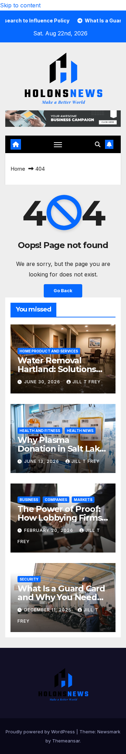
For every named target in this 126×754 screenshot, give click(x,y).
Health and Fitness (40, 431)
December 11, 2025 (48, 609)
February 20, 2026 (49, 530)
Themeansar (66, 740)
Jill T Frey (86, 381)
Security (29, 579)
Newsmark (108, 731)
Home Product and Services (49, 351)
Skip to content (20, 5)
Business (29, 500)
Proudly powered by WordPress (41, 731)
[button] (97, 144)
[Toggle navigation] (58, 144)
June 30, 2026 (43, 381)
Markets (83, 500)
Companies (56, 500)
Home (17, 168)
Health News (80, 431)
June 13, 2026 (42, 461)
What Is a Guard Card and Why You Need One (61, 597)
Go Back (63, 290)
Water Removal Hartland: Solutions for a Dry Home (57, 369)
